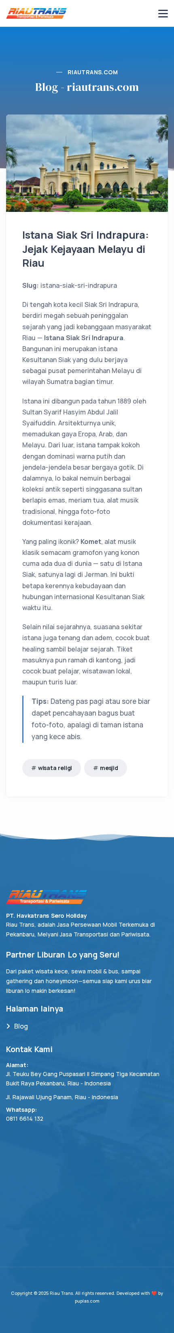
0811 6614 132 (24, 1118)
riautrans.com (93, 72)
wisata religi (55, 768)
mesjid (109, 768)
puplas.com (87, 1301)
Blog (21, 1026)
